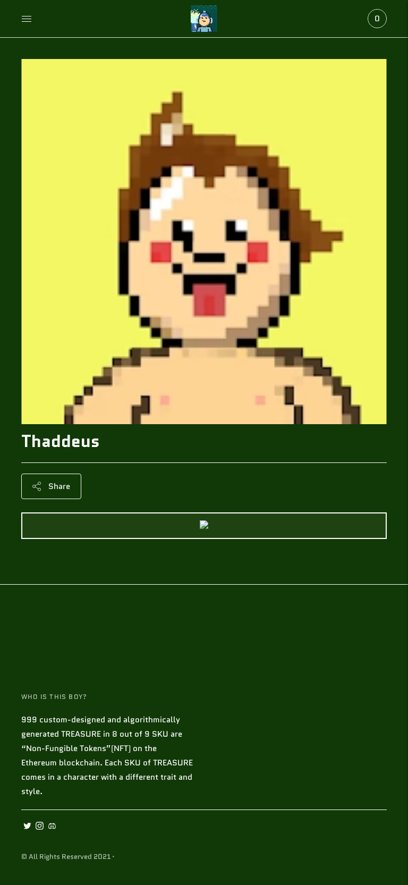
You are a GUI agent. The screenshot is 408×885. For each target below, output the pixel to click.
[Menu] (26, 18)
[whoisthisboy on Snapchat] (52, 827)
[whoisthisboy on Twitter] (27, 827)
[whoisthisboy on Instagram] (40, 827)
